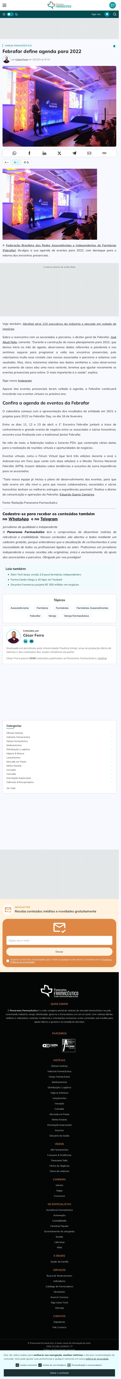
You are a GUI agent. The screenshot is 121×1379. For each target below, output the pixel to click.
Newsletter (59, 1291)
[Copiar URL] (104, 153)
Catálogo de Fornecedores (59, 1286)
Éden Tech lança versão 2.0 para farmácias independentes (46, 574)
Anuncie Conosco (59, 1297)
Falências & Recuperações (20, 782)
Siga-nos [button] (96, 14)
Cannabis (11, 774)
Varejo (52, 615)
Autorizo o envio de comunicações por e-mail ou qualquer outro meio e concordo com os (61, 960)
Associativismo (20, 607)
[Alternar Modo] (26, 162)
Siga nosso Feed (59, 1302)
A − (16, 162)
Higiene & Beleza (15, 753)
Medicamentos (14, 745)
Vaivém (59, 1185)
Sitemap (59, 1307)
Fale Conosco (59, 1327)
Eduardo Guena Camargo (77, 494)
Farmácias (62, 607)
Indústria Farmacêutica (18, 737)
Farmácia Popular (59, 1226)
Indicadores (59, 1281)
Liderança (59, 1242)
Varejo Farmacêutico (18, 45)
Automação (59, 1215)
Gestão (59, 1236)
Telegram (49, 518)
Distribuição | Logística (18, 749)
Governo (59, 1130)
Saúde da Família (59, 1261)
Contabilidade (59, 1220)
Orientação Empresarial (18, 778)
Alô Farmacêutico (59, 1149)
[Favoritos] (106, 14)
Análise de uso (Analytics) (54, 1365)
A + (7, 162)
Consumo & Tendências (59, 1155)
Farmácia (42, 607)
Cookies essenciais (28, 1365)
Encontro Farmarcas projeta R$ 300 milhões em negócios (45, 584)
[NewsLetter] (112, 5)
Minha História (13, 765)
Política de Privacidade (55, 1349)
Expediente (59, 1321)
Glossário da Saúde (59, 1135)
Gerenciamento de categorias (59, 1231)
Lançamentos (13, 757)
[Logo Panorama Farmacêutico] (59, 5)
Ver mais (10, 788)
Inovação (11, 769)
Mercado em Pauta (16, 761)
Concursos (59, 1196)
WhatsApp (19, 518)
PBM (59, 1247)
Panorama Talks (59, 1160)
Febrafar (35, 615)
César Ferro (21, 59)
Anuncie (71, 1349)
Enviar (59, 951)
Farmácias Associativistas (92, 607)
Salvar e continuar (59, 1372)
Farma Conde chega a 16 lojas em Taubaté (36, 579)
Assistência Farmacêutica (59, 1210)
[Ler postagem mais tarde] (114, 46)
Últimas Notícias (14, 733)
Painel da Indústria (59, 1171)
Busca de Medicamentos (59, 1275)
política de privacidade (97, 1358)
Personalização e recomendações (87, 1365)
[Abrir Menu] (14, 5)
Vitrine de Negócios (59, 1165)
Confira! (102, 658)
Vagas (59, 1190)
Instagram (25, 380)
